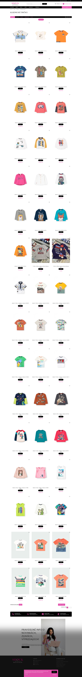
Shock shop (36, 663)
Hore (21, 604)
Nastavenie (26, 674)
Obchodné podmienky (63, 0)
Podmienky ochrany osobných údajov (62, 661)
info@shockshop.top (38, 660)
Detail (20, 52)
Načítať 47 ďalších (61, 604)
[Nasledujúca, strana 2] (69, 607)
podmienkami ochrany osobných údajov (36, 645)
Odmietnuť (54, 674)
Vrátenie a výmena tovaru (60, 665)
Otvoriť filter (41, 19)
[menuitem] (12, 7)
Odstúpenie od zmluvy (59, 666)
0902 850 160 (37, 661)
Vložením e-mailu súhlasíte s (32, 645)
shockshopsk (37, 664)
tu (42, 672)
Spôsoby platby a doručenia (60, 664)
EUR (70, 0)
